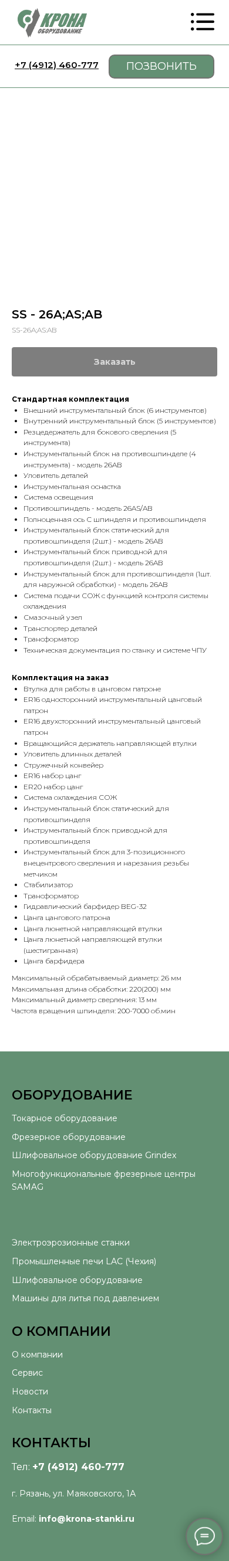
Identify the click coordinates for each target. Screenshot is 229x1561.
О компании (37, 1354)
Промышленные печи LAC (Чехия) (84, 1261)
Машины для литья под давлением (85, 1298)
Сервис (27, 1372)
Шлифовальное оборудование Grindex (94, 1155)
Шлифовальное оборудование (77, 1280)
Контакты (32, 1410)
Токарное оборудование (64, 1118)
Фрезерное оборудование (69, 1137)
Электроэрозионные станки (71, 1242)
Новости (30, 1391)
